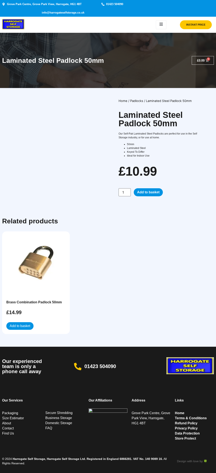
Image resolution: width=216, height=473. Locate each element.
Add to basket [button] (20, 326)
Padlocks (136, 101)
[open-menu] (161, 24)
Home (123, 101)
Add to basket (148, 192)
